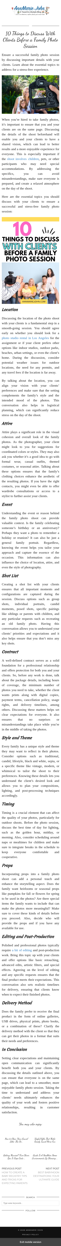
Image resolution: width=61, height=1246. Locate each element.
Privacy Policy (30, 1235)
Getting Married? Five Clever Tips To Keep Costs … (16, 1157)
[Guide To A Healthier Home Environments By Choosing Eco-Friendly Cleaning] (45, 1149)
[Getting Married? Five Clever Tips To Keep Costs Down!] (16, 1149)
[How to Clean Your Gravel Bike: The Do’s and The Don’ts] (16, 1132)
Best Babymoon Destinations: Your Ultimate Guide (46, 1174)
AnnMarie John (34, 1230)
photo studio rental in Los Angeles (25, 338)
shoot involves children (23, 159)
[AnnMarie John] (30, 10)
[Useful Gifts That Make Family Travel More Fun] (45, 1132)
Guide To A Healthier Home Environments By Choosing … (45, 1157)
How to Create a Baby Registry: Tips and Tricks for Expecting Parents (15, 1176)
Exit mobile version (30, 1241)
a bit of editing (22, 950)
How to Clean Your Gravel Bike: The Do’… (16, 1140)
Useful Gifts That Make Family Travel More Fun (44, 1140)
